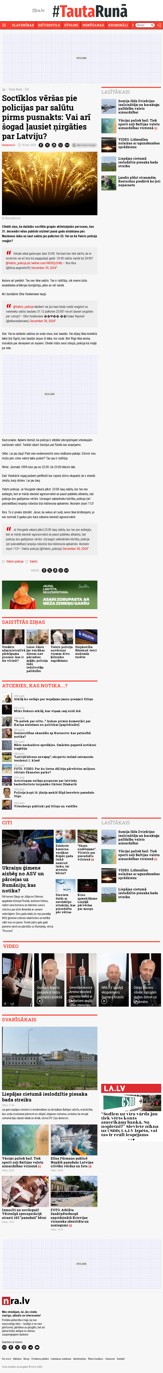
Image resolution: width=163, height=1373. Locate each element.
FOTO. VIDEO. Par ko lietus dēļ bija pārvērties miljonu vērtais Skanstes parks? (54, 770)
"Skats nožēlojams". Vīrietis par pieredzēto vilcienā (87, 852)
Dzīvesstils (49, 25)
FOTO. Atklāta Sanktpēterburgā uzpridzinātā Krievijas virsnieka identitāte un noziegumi (70, 1217)
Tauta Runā (15, 89)
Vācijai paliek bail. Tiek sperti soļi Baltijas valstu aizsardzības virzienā (139, 124)
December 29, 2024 (43, 268)
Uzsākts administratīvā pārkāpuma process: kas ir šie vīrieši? (13, 653)
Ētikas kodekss (95, 1359)
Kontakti (121, 1359)
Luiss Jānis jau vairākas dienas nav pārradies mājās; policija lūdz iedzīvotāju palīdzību (37, 659)
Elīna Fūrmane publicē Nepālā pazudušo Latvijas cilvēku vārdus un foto (72, 1162)
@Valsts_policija (16, 263)
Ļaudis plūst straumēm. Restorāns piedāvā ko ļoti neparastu (139, 181)
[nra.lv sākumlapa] (39, 10)
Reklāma (17, 1359)
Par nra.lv (6, 1359)
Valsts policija (12, 561)
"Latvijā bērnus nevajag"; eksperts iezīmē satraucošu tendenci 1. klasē (53, 758)
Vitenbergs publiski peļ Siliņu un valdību (45, 806)
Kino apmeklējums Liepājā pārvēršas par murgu (87, 901)
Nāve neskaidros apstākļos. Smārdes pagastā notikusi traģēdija (55, 746)
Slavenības (23, 25)
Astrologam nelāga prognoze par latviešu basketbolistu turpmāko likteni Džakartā (45, 782)
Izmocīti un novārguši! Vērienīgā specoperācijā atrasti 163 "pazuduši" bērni (24, 1213)
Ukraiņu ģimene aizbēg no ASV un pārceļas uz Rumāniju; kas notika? (23, 879)
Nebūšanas (93, 25)
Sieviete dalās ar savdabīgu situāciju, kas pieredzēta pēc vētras (66, 903)
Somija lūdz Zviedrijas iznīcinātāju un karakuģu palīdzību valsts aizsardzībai (138, 106)
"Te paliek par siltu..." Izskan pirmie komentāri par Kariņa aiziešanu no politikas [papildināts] (52, 722)
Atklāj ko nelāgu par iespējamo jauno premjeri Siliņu (53, 699)
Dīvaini (71, 25)
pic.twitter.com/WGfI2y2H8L (45, 263)
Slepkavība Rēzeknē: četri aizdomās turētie (86, 652)
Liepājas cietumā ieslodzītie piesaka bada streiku (138, 162)
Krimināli (118, 25)
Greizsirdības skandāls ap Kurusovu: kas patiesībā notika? (52, 734)
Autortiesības (79, 1359)
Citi (27, 89)
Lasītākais (115, 92)
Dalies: (35, 570)
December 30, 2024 (42, 321)
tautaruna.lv (8, 145)
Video (10, 946)
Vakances (110, 1359)
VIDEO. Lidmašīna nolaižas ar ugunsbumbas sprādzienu (139, 143)
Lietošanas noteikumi (61, 1359)
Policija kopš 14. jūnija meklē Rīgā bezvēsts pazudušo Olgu (54, 794)
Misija (26, 1359)
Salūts (31, 561)
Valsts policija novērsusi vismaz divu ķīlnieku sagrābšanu (62, 653)
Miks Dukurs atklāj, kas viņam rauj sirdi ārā (47, 711)
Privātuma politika (40, 1359)
